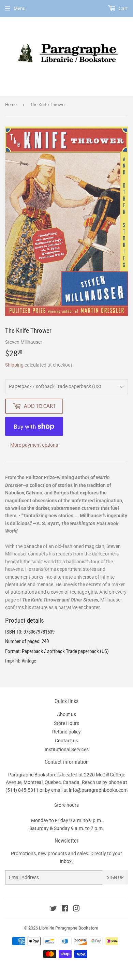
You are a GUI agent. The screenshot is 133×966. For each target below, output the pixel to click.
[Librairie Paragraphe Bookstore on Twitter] (53, 909)
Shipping (14, 365)
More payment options (34, 445)
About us (66, 714)
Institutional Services (67, 749)
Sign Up (115, 877)
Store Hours (66, 723)
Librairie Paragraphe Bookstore (68, 928)
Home (11, 104)
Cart (123, 8)
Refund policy (66, 731)
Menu (20, 8)
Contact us (66, 740)
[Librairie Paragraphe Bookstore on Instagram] (76, 909)
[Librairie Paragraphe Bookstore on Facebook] (65, 909)
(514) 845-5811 (22, 790)
